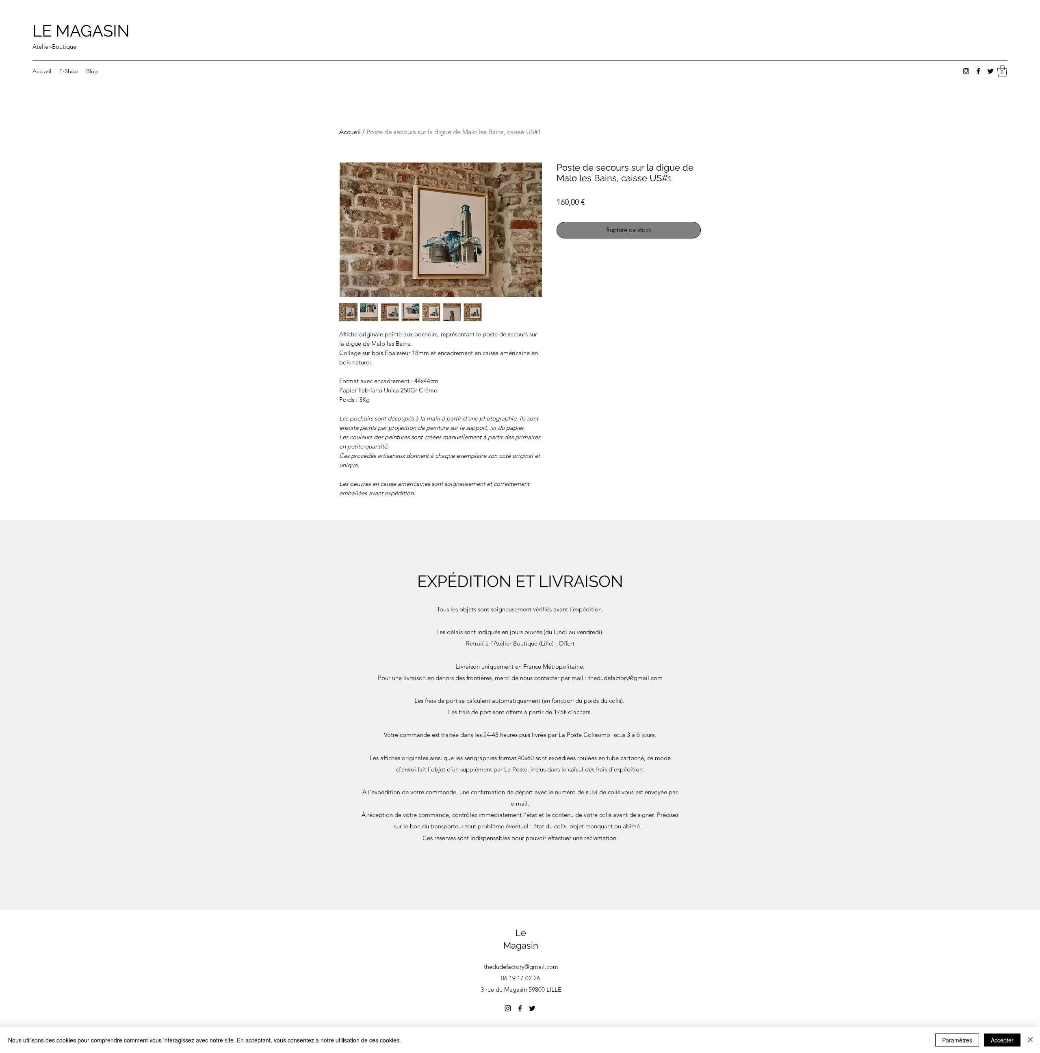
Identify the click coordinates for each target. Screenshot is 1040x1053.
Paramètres (957, 1040)
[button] (1002, 71)
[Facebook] (978, 71)
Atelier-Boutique (54, 46)
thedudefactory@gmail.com (625, 678)
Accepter (1002, 1040)
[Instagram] (966, 71)
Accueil (350, 132)
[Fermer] (1030, 1040)
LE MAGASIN (81, 30)
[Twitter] (990, 71)
